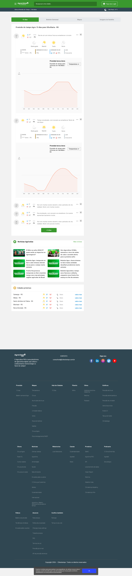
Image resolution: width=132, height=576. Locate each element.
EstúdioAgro (107, 462)
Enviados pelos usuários (39, 477)
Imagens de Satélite (107, 19)
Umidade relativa (37, 411)
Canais (72, 446)
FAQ (34, 538)
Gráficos (105, 385)
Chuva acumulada (22, 472)
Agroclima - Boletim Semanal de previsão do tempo (39, 504)
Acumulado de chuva (38, 400)
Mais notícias (77, 242)
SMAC (87, 451)
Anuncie (35, 513)
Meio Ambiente (36, 472)
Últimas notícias (36, 451)
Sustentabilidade (37, 492)
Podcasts (86, 400)
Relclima (86, 395)
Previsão (19, 385)
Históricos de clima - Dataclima (90, 391)
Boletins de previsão (21, 518)
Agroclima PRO (89, 456)
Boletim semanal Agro (22, 395)
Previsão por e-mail (38, 548)
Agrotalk (72, 456)
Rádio (71, 462)
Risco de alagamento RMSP (40, 436)
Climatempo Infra (90, 492)
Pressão (34, 406)
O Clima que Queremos (39, 482)
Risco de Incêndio (37, 421)
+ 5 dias (48, 230)
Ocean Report (89, 472)
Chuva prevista (21, 467)
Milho (73, 390)
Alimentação (35, 462)
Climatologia (106, 421)
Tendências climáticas (21, 523)
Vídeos (17, 513)
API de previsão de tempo (40, 553)
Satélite (34, 426)
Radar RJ (20, 456)
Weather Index (89, 482)
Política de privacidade (39, 523)
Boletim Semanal (52, 19)
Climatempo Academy (91, 487)
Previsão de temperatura (109, 395)
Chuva (34, 395)
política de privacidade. (55, 572)
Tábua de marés (107, 416)
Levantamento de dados (92, 467)
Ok (89, 571)
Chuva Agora (35, 431)
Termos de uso (37, 543)
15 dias (25, 19)
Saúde (34, 467)
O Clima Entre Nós (109, 451)
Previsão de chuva (107, 390)
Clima (86, 385)
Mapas (79, 19)
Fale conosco (36, 518)
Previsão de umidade (108, 400)
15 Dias (54, 390)
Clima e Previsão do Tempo (22, 9)
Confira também (57, 513)
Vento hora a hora (107, 406)
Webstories (56, 446)
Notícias (35, 446)
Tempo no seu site (57, 523)
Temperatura (36, 390)
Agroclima (35, 456)
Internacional (35, 497)
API (86, 462)
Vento (33, 416)
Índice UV (105, 411)
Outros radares (21, 462)
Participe (54, 518)
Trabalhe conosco (38, 533)
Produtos (88, 446)
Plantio (74, 385)
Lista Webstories (57, 451)
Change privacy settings (39, 528)
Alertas (34, 487)
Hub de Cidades (57, 385)
